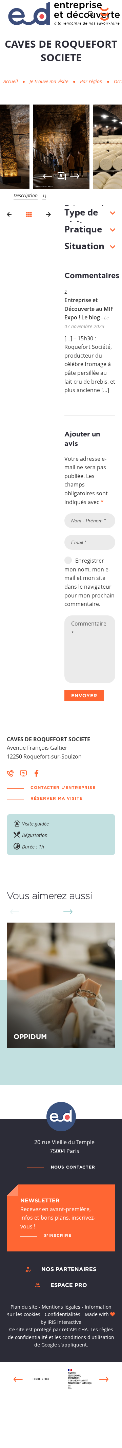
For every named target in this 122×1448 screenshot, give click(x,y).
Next (74, 176)
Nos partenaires (68, 1269)
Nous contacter (73, 1167)
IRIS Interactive (64, 1322)
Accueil (10, 81)
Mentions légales (61, 1307)
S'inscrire (58, 1235)
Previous (47, 176)
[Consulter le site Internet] (23, 772)
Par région (92, 81)
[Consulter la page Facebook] (36, 772)
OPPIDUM (30, 1036)
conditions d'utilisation (88, 1337)
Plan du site (24, 1307)
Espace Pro (68, 1285)
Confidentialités (62, 1314)
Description (26, 195)
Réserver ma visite (56, 798)
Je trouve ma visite (49, 81)
